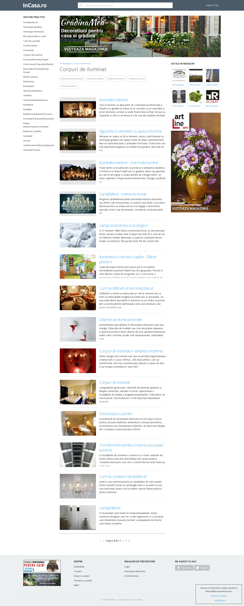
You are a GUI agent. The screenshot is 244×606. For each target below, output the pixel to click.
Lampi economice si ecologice (123, 225)
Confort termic (30, 45)
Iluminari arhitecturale (72, 78)
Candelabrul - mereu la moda (122, 194)
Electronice (28, 81)
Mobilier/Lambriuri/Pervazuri (37, 113)
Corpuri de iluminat (32, 54)
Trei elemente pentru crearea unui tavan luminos (131, 447)
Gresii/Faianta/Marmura (35, 100)
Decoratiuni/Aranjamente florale (36, 70)
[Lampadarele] (78, 517)
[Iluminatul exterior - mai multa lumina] (78, 172)
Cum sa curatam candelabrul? (123, 476)
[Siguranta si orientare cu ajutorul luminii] (78, 141)
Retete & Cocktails (32, 131)
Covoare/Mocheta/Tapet (35, 59)
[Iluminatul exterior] (78, 109)
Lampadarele (110, 507)
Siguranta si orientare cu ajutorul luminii (130, 131)
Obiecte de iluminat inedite (120, 319)
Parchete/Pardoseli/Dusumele (37, 118)
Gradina (27, 95)
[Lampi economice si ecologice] (78, 235)
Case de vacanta (31, 40)
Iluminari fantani (95, 78)
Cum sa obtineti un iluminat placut (126, 288)
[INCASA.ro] (34, 5)
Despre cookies (82, 575)
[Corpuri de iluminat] (78, 392)
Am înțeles (220, 600)
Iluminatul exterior (113, 99)
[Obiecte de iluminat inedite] (78, 329)
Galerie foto (212, 5)
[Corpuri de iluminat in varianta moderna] (78, 360)
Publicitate (79, 566)
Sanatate (28, 135)
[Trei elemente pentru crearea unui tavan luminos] (78, 454)
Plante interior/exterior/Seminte (35, 125)
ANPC (76, 585)
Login (127, 566)
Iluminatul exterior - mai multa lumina (128, 162)
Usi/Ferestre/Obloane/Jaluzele (37, 145)
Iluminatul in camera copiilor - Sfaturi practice (128, 259)
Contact (77, 571)
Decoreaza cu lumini (115, 413)
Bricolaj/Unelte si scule (34, 36)
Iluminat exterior (69, 85)
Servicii (26, 140)
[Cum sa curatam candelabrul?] (78, 486)
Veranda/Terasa (31, 149)
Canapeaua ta (30, 22)
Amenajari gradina (32, 26)
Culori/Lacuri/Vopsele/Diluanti (37, 64)
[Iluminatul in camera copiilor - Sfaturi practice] (78, 266)
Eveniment (28, 86)
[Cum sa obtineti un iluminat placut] (78, 298)
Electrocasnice (30, 76)
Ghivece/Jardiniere (32, 90)
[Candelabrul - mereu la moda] (78, 203)
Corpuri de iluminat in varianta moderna (131, 351)
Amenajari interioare (33, 31)
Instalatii (27, 109)
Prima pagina (65, 63)
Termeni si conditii (83, 580)
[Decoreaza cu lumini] (78, 423)
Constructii (28, 50)
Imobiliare (28, 104)
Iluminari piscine (137, 78)
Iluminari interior (116, 78)
